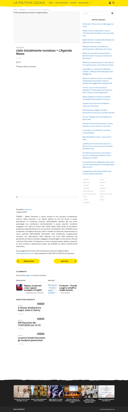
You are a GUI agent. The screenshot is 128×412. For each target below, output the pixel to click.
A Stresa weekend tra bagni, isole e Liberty (29, 309)
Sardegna (103, 188)
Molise (102, 179)
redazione (28, 209)
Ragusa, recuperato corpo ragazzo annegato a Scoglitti (33, 287)
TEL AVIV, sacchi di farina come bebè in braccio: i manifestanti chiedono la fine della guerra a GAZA (97, 155)
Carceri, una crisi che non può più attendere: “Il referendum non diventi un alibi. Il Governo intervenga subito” (97, 89)
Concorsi (73, 3)
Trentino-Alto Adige (106, 194)
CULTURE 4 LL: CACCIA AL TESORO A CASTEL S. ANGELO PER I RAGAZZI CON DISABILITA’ (98, 71)
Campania (86, 188)
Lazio (85, 197)
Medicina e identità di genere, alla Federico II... (106, 399)
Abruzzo (85, 179)
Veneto (102, 199)
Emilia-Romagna (88, 191)
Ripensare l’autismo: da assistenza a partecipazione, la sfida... (72, 400)
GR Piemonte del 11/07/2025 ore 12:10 (29, 324)
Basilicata (86, 182)
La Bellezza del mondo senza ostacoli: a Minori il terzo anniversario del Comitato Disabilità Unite (98, 146)
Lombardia (86, 202)
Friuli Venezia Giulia (89, 194)
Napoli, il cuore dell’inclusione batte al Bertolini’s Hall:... (90, 400)
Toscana (102, 191)
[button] (90, 2)
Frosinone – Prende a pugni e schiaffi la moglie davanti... (68, 287)
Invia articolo (83, 3)
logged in (28, 275)
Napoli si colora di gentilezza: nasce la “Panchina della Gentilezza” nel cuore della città (98, 33)
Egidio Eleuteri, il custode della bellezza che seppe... (56, 399)
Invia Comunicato (61, 3)
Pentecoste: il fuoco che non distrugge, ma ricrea (22, 399)
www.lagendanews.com (25, 253)
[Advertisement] (64, 364)
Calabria (86, 185)
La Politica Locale (29, 2)
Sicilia (102, 197)
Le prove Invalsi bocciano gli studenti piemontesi (31, 339)
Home (51, 3)
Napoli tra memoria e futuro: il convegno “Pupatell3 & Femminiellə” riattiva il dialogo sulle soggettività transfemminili (97, 80)
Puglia (102, 185)
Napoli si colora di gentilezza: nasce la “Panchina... (39, 399)
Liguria (85, 199)
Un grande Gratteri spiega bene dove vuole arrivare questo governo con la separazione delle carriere (98, 164)
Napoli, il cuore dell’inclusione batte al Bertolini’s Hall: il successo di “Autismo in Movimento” (97, 55)
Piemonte (20, 47)
